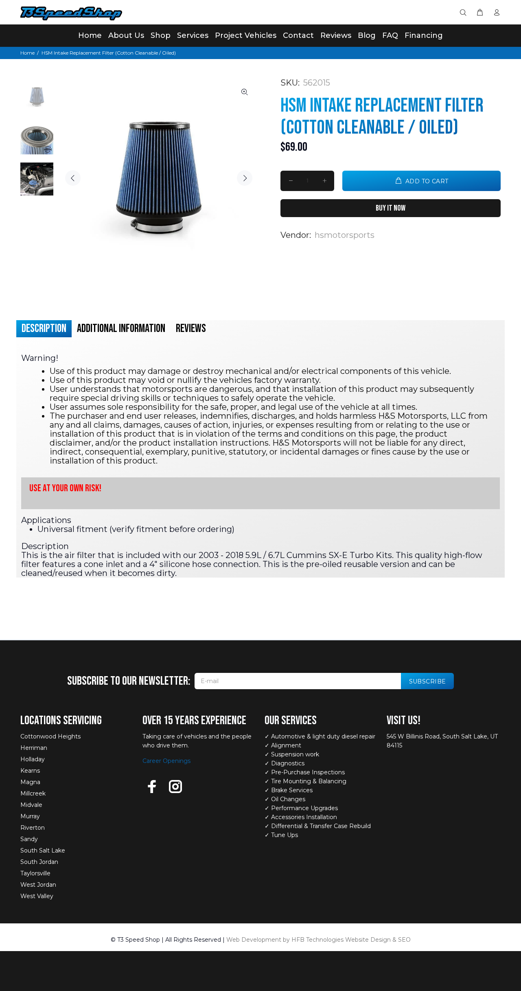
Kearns (30, 770)
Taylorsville (35, 873)
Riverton (32, 827)
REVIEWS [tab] (191, 328)
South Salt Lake (42, 850)
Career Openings (166, 761)
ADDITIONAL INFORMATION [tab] (121, 328)
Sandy (29, 839)
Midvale (31, 805)
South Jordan (39, 862)
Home (27, 53)
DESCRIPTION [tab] (44, 328)
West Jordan (38, 884)
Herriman (33, 747)
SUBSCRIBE (427, 681)
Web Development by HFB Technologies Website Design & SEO (318, 939)
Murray (30, 816)
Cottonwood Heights (50, 736)
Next (244, 178)
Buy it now (390, 208)
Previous (73, 178)
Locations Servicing (61, 720)
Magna (30, 782)
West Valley (36, 896)
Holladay (32, 759)
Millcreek (33, 793)
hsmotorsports (344, 235)
